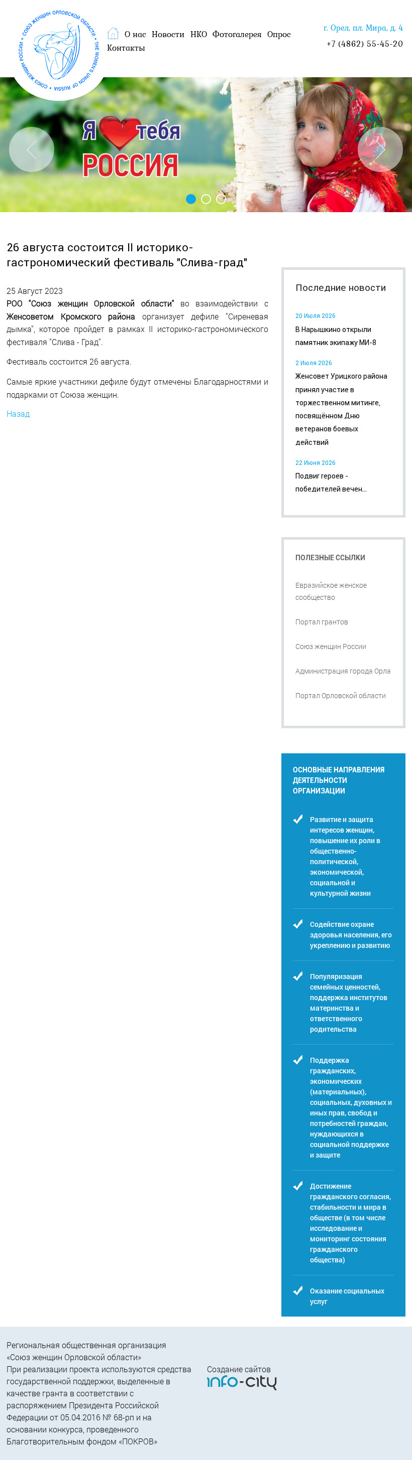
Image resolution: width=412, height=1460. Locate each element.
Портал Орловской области (340, 695)
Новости (168, 34)
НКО (198, 34)
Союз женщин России (330, 646)
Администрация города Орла (343, 671)
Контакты (126, 47)
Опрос (279, 34)
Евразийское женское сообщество (331, 591)
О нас (135, 34)
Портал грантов (321, 621)
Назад (18, 413)
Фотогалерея (237, 34)
